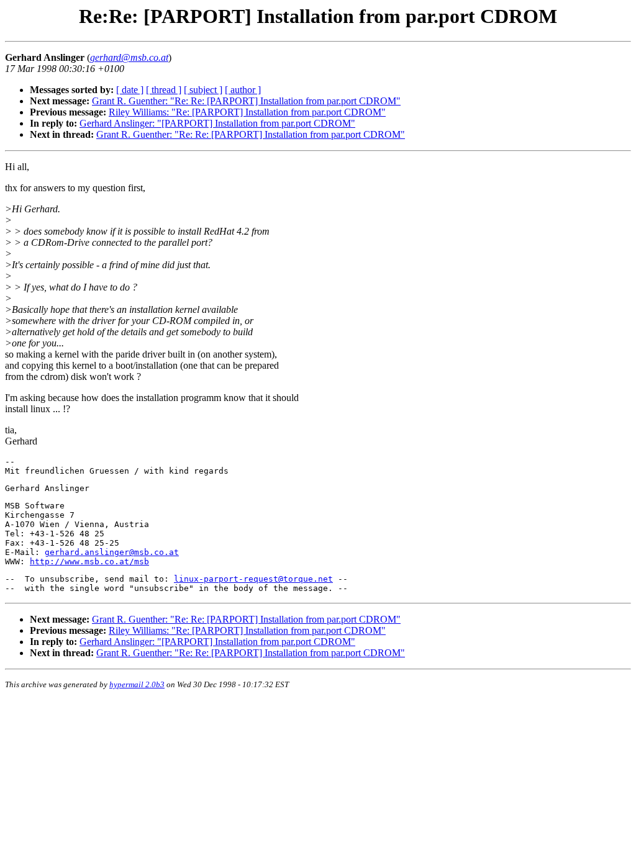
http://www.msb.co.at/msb (89, 561)
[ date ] (129, 89)
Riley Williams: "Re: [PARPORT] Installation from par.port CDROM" (247, 112)
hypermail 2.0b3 (137, 684)
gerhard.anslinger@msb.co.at (112, 552)
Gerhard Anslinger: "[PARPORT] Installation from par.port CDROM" (217, 123)
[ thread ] (163, 89)
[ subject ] (203, 89)
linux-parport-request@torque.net (253, 579)
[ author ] (243, 89)
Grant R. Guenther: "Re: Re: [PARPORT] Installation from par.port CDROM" (246, 101)
